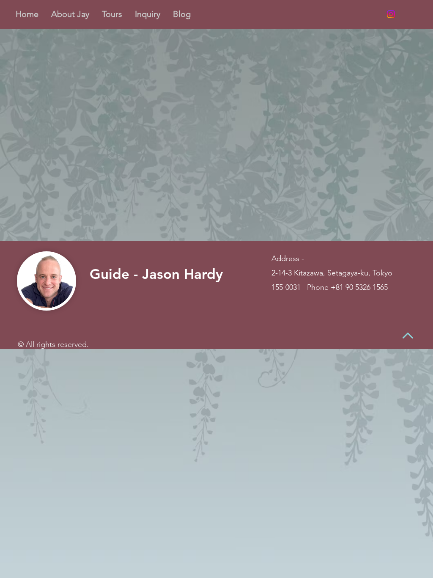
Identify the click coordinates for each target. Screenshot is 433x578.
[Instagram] (391, 14)
